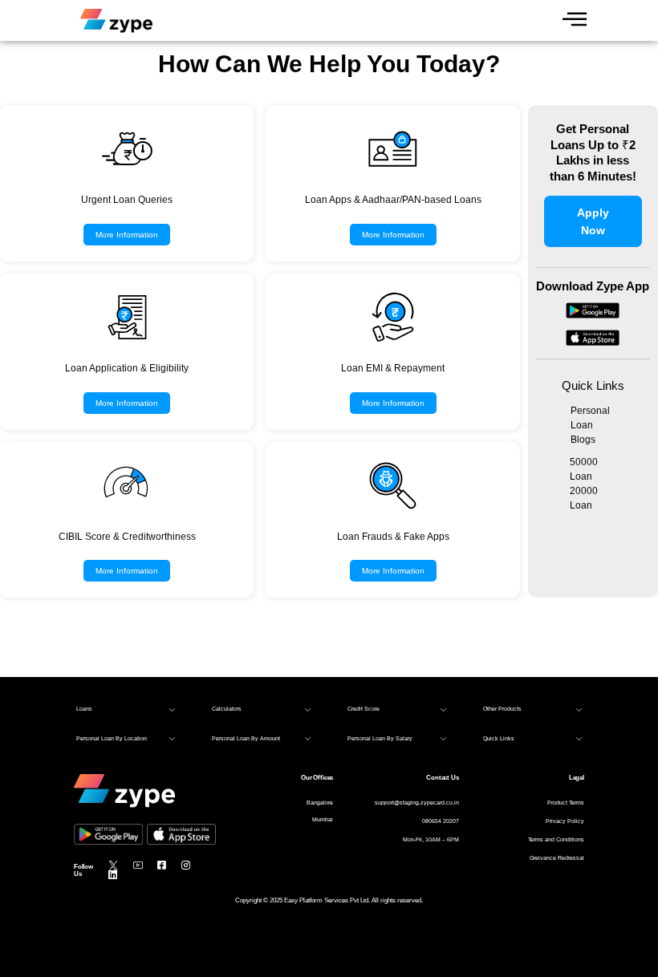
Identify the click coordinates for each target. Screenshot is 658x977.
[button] (125, 709)
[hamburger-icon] (574, 20)
